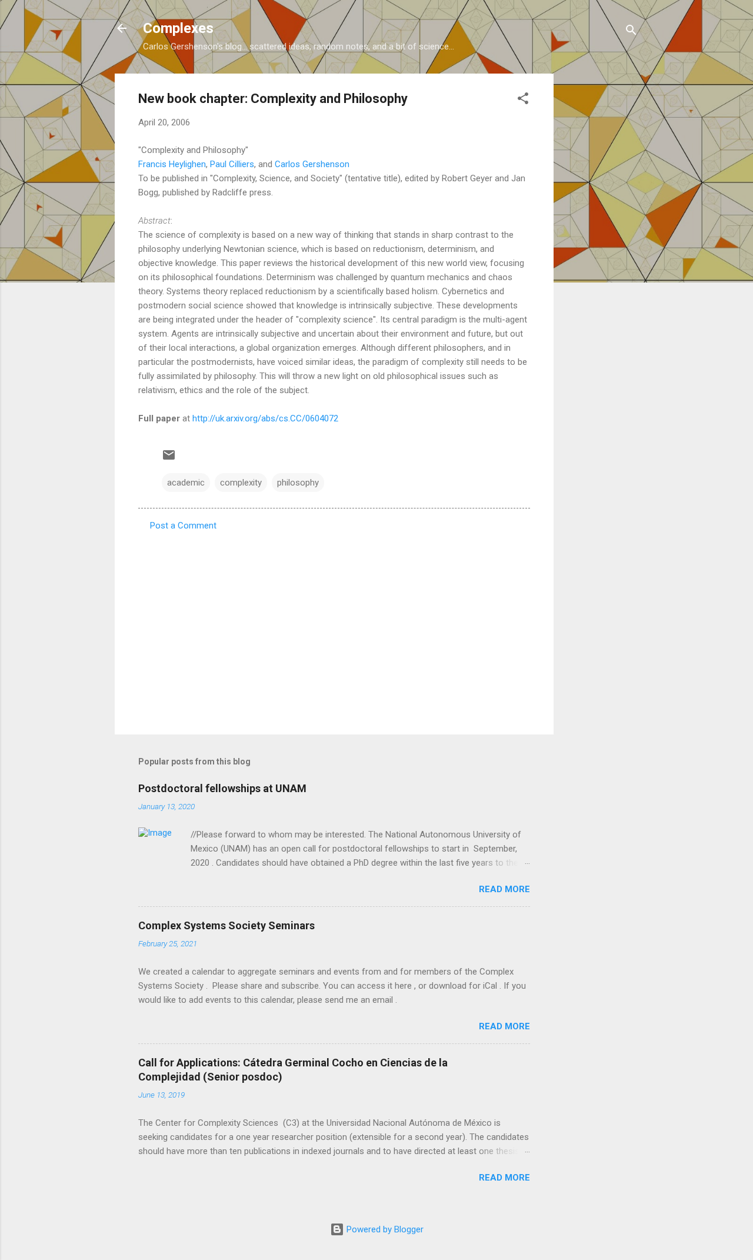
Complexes (178, 28)
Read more (504, 889)
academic (186, 482)
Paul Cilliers (232, 164)
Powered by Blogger (384, 1229)
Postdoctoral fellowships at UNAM (222, 788)
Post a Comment (183, 525)
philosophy (298, 482)
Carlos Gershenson (312, 164)
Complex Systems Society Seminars (226, 925)
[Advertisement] (600, 250)
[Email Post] (169, 459)
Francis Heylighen (172, 164)
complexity (241, 482)
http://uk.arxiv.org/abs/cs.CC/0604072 (265, 418)
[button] (523, 100)
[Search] (631, 32)
